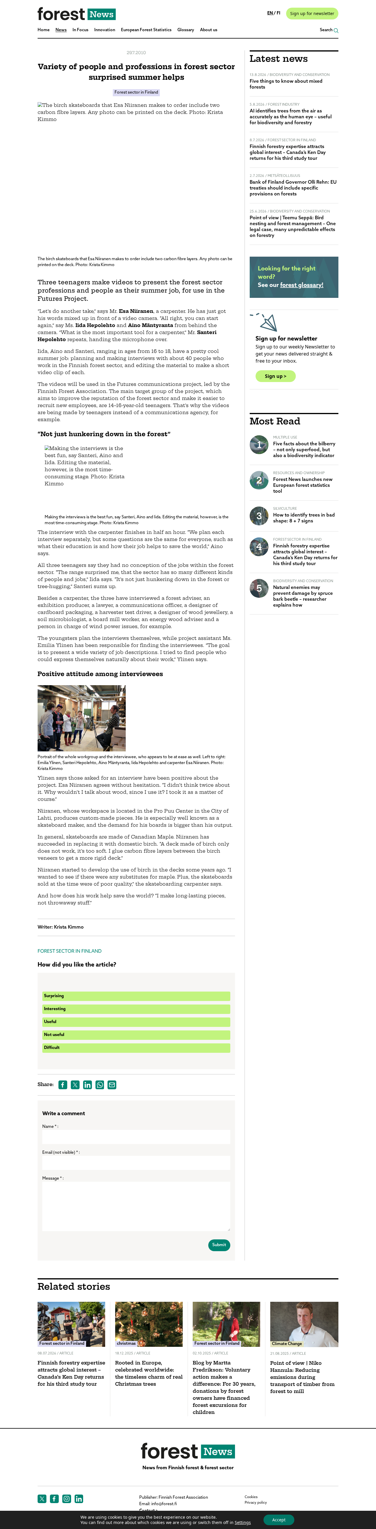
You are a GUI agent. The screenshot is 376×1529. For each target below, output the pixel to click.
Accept (279, 1520)
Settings (243, 1522)
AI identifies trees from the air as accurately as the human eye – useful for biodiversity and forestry (291, 117)
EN (270, 13)
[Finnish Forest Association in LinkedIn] (79, 1499)
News (61, 30)
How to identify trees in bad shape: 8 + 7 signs (304, 518)
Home (44, 30)
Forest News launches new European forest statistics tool (303, 485)
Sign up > (275, 376)
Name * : (50, 1127)
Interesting (55, 1009)
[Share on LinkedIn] (87, 1084)
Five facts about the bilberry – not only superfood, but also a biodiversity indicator (304, 450)
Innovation (104, 30)
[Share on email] (112, 1084)
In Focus (80, 30)
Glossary (185, 30)
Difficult (52, 1048)
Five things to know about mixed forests (286, 84)
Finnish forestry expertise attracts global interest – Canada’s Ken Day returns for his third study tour (288, 153)
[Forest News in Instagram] (66, 1499)
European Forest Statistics (146, 30)
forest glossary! (301, 285)
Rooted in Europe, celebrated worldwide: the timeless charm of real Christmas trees (149, 1374)
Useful (50, 1022)
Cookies (251, 1497)
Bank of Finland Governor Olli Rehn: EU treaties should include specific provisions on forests (293, 188)
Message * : (53, 1178)
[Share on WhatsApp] (99, 1084)
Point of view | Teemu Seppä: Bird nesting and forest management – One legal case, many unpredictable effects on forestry (293, 227)
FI (278, 13)
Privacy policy (256, 1503)
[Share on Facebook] (62, 1084)
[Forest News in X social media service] (42, 1499)
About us (208, 30)
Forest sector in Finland (136, 92)
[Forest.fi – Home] (188, 1451)
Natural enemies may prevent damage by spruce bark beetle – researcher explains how (303, 596)
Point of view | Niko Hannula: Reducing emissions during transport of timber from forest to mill (302, 1377)
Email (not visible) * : (61, 1153)
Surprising (54, 996)
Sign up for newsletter (312, 13)
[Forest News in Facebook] (54, 1499)
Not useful (54, 1035)
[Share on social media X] (75, 1084)
